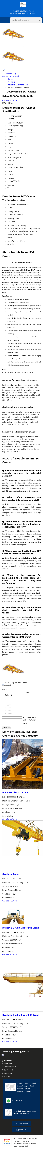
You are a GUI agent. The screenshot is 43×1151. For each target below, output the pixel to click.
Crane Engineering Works (23, 12)
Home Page (8, 1063)
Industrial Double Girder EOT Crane (20, 927)
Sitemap (7, 1076)
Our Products (9, 1070)
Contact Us (8, 1073)
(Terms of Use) (24, 1141)
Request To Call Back (10, 76)
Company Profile (10, 1067)
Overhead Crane (10, 874)
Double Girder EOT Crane (15, 792)
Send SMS (23, 1130)
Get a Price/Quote (9, 100)
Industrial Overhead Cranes (18, 85)
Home (10, 79)
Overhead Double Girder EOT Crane (20, 1015)
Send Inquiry (10, 73)
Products (11, 82)
